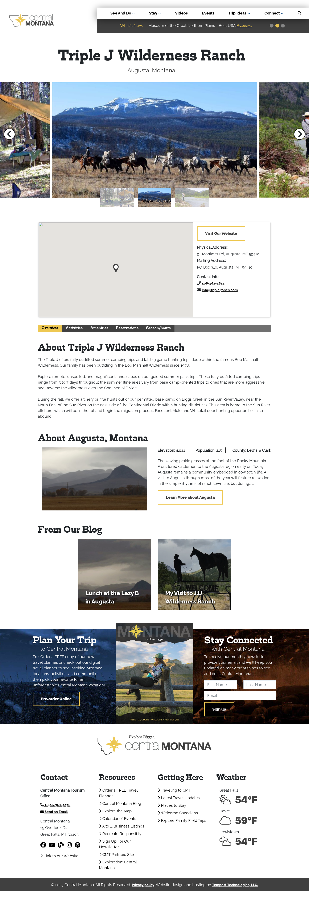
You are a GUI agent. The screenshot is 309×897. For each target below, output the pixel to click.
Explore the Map (116, 811)
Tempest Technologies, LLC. (235, 885)
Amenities (99, 328)
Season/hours (158, 328)
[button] (9, 134)
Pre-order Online (56, 699)
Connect (272, 13)
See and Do (121, 13)
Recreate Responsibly (121, 833)
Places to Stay (173, 805)
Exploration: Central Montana (118, 865)
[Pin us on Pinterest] (77, 845)
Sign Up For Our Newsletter (115, 844)
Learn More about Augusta (190, 497)
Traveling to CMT (175, 790)
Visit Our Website (221, 233)
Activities (74, 328)
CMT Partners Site (117, 854)
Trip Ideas (237, 13)
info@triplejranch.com (220, 290)
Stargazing (252, 26)
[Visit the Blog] (61, 845)
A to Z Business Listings (122, 826)
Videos (181, 13)
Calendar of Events (118, 818)
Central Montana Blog (121, 803)
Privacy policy (143, 885)
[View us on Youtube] (52, 845)
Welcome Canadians (179, 813)
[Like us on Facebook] (43, 845)
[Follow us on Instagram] (69, 845)
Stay (153, 13)
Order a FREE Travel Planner (118, 793)
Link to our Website (60, 856)
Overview (50, 328)
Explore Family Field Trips (183, 820)
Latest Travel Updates (180, 798)
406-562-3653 (213, 283)
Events (208, 13)
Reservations (127, 328)
